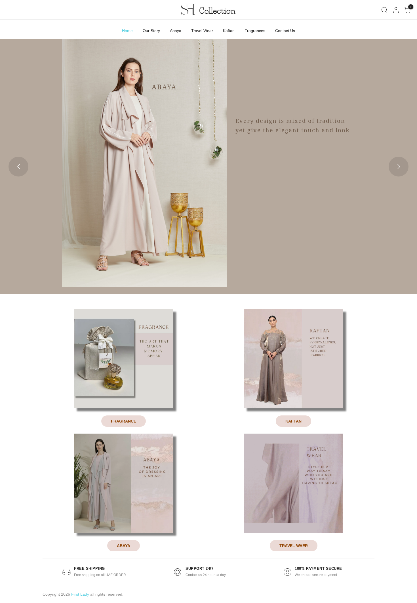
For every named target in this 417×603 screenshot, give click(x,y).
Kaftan (229, 30)
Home (127, 30)
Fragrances (255, 30)
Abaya (175, 30)
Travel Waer (293, 545)
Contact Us (285, 30)
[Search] (384, 10)
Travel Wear (202, 30)
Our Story (151, 30)
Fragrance (123, 421)
